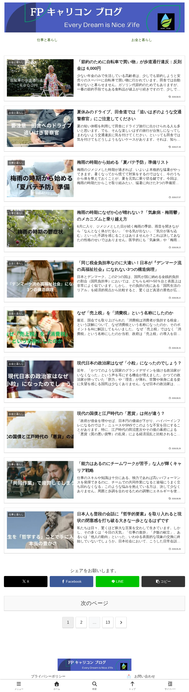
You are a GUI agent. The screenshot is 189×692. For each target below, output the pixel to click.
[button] (163, 581)
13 (108, 622)
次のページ (95, 603)
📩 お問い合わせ (141, 676)
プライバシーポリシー (48, 676)
